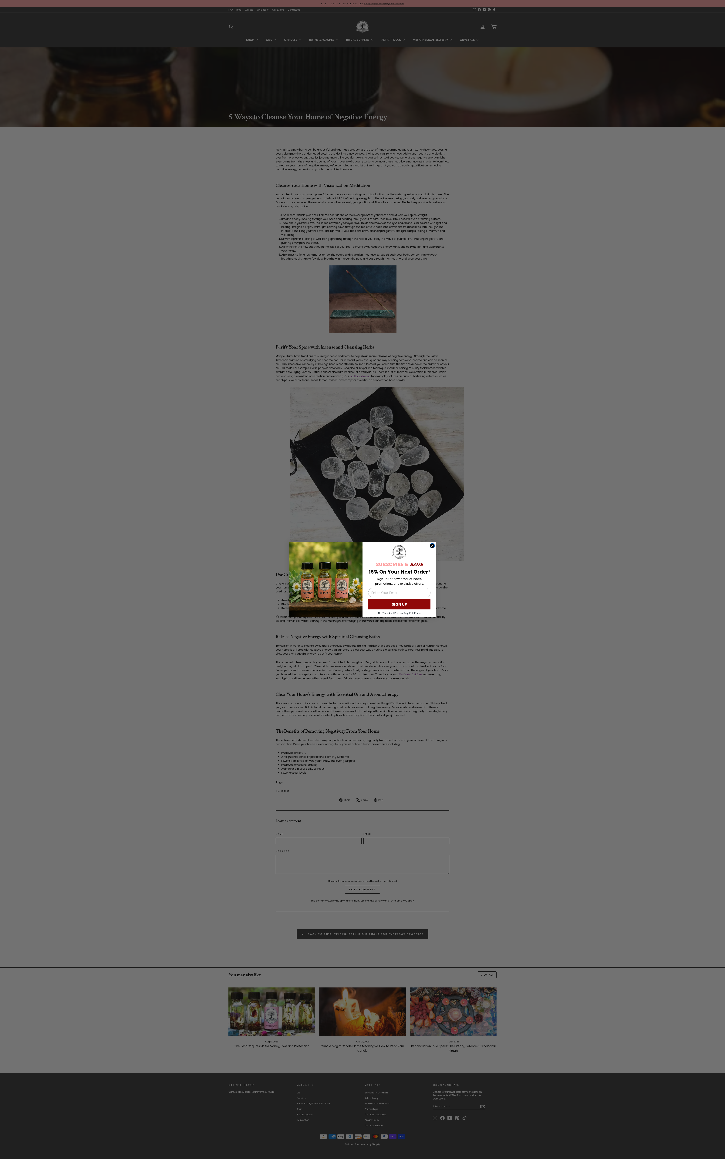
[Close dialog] (432, 545)
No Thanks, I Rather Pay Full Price (399, 613)
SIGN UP (399, 604)
